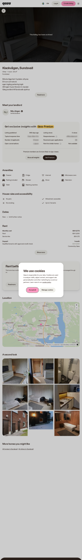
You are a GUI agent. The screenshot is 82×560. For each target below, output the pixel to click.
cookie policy (46, 282)
